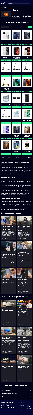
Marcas (5, 7)
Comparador (22, 405)
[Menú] (31, 3)
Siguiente (29, 157)
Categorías (21, 403)
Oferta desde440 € (6, 60)
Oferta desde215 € (16, 138)
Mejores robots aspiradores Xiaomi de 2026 (7, 311)
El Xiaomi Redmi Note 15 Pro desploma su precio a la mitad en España (8, 228)
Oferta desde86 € (27, 154)
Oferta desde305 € (27, 44)
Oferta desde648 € (16, 44)
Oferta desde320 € (6, 154)
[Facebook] (13, 407)
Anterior (3, 157)
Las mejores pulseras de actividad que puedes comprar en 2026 (23, 368)
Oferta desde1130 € (27, 60)
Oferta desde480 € (27, 91)
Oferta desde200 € (6, 138)
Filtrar (30, 26)
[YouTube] (8, 407)
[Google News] (11, 407)
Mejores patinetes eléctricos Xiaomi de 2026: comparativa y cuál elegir (24, 339)
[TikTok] (5, 407)
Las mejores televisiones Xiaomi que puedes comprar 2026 (24, 311)
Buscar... (10, 3)
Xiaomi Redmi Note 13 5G (23, 180)
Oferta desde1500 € (16, 60)
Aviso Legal (29, 408)
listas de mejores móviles (21, 194)
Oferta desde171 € (16, 107)
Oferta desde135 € (27, 107)
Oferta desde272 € (27, 138)
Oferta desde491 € (6, 44)
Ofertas (21, 407)
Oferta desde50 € (6, 107)
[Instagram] (6, 407)
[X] (10, 407)
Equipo (28, 403)
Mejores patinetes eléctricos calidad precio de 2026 (8, 366)
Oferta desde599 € (16, 154)
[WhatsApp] (3, 407)
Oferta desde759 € (6, 91)
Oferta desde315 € (16, 91)
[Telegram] (1, 407)
